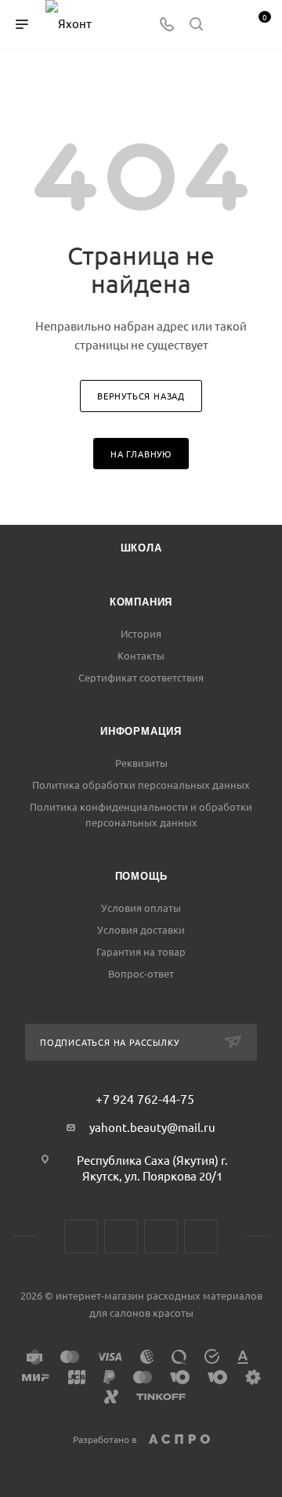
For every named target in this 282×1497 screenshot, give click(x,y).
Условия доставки (141, 929)
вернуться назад (141, 395)
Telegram (161, 1236)
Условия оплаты (141, 907)
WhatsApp (201, 1236)
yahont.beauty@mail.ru (152, 1126)
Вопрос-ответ (141, 973)
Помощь (141, 876)
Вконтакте (81, 1236)
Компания (141, 602)
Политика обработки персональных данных (141, 784)
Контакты (141, 655)
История (141, 633)
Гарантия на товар (141, 951)
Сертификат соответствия (141, 677)
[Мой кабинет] (226, 24)
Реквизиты (141, 762)
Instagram (121, 1236)
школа (141, 548)
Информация (141, 731)
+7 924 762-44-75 (145, 1098)
